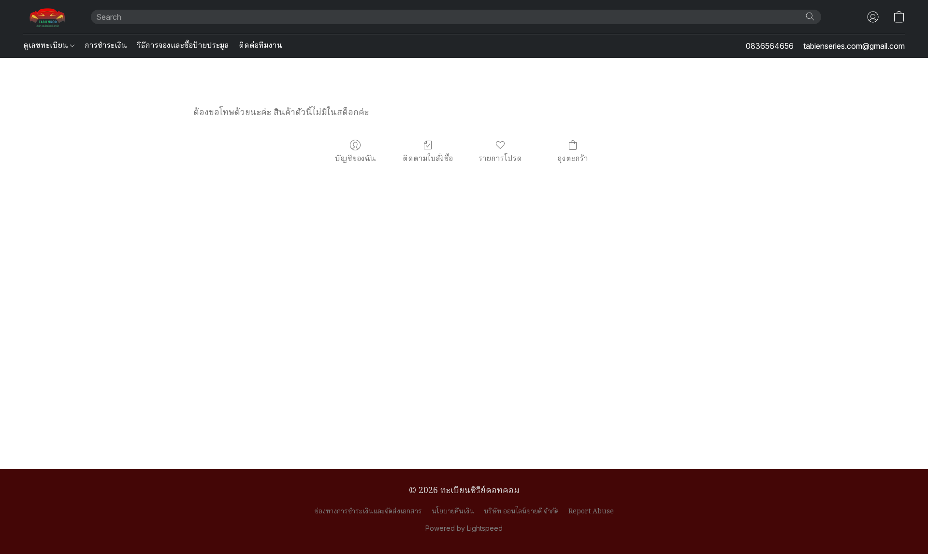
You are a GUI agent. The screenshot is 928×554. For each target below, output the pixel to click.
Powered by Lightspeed (464, 528)
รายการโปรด (500, 159)
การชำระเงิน (106, 46)
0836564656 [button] (770, 46)
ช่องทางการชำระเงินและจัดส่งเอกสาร (368, 511)
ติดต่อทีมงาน (261, 46)
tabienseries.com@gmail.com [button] (854, 46)
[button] (47, 17)
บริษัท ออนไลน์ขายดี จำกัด (521, 511)
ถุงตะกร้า (572, 159)
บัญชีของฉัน (355, 159)
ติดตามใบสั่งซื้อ (428, 159)
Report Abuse (591, 511)
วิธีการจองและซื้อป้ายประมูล (183, 46)
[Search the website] (810, 16)
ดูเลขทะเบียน (46, 46)
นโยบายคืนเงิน (453, 511)
